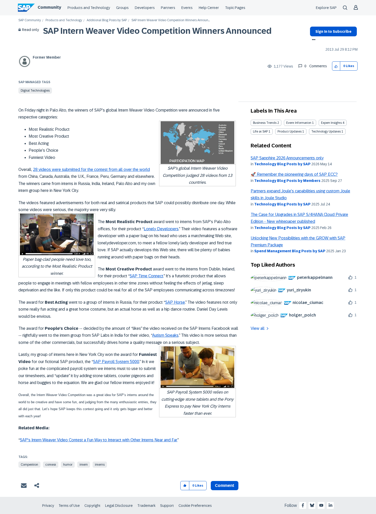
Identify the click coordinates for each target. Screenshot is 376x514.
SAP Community (29, 20)
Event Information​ (298, 123)
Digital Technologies (35, 90)
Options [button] (312, 40)
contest (50, 464)
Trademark (146, 506)
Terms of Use (69, 506)
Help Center (209, 8)
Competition (29, 464)
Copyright (92, 506)
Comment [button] (224, 485)
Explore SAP (326, 8)
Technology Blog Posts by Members (287, 181)
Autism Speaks (165, 335)
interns (100, 464)
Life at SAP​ (260, 131)
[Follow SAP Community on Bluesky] (312, 505)
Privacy (48, 506)
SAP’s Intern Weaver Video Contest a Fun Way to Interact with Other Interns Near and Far (99, 440)
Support (167, 506)
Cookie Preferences (195, 506)
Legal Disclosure (119, 506)
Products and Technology (89, 8)
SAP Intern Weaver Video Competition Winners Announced (157, 31)
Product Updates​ (290, 131)
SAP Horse (175, 302)
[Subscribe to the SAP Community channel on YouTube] (321, 505)
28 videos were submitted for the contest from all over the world (91, 169)
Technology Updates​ (326, 131)
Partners (168, 8)
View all (257, 328)
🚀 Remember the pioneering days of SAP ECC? (294, 174)
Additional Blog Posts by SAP (107, 20)
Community (49, 7)
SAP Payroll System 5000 (116, 361)
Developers (145, 8)
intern (84, 464)
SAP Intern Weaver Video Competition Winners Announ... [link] (170, 20)
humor (67, 464)
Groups (122, 8)
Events (187, 8)
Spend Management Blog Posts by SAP (289, 251)
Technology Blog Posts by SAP (282, 164)
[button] (336, 66)
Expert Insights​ (331, 123)
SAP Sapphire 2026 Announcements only (287, 158)
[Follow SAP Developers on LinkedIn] (330, 505)
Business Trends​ (265, 123)
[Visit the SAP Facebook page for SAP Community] (303, 505)
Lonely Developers (161, 229)
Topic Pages (235, 8)
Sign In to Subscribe (333, 31)
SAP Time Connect (146, 276)
